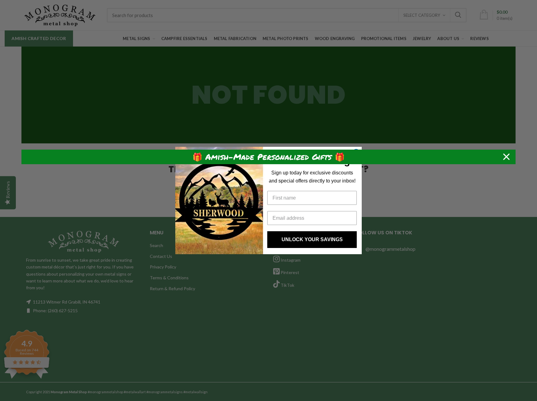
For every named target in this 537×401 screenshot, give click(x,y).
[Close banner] (506, 157)
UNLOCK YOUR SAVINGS (312, 239)
